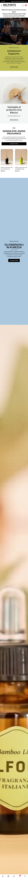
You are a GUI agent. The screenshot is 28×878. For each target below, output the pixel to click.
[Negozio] (8, 876)
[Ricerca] (23, 5)
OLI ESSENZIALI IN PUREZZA (14, 246)
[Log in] (14, 876)
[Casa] (3, 876)
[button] (11, 35)
